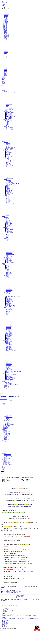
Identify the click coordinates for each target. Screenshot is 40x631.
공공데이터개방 (9, 191)
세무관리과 (6, 33)
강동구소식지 (8, 240)
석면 (7, 297)
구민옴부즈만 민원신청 (10, 130)
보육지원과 (6, 28)
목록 (1, 589)
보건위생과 (6, 25)
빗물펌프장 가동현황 (9, 329)
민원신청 (7, 123)
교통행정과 (6, 17)
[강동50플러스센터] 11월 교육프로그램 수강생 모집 (12, 591)
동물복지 (7, 372)
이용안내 (3, 381)
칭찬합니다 (8, 153)
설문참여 (7, 155)
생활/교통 (6, 307)
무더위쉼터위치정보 (9, 334)
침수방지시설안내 (9, 332)
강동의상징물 (8, 222)
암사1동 (5, 70)
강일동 (5, 56)
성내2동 (5, 68)
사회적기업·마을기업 (10, 366)
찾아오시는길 (6, 387)
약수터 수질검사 (9, 299)
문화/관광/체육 (6, 275)
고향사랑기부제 (9, 169)
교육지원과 (6, 16)
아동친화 (7, 270)
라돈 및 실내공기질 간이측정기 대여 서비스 (13, 296)
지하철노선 (8, 312)
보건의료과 (6, 26)
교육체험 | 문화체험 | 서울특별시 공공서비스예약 (23, 571)
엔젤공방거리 (8, 368)
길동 (5, 59)
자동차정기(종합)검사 (10, 108)
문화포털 (3, 77)
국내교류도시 (8, 258)
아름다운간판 (8, 298)
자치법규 (7, 215)
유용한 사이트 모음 (9, 379)
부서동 (3, 5)
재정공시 (7, 198)
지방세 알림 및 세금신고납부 (11, 374)
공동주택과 (6, 15)
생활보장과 (6, 31)
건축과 (5, 13)
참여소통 (3, 141)
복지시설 (7, 267)
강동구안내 (6, 217)
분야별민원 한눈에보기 (10, 103)
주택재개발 (8, 343)
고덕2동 (5, 58)
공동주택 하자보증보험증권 (11, 350)
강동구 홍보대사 (9, 223)
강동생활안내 (8, 224)
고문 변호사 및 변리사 (10, 193)
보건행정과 (6, 27)
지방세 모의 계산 (9, 375)
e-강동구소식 (8, 239)
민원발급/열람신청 (7, 111)
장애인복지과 (6, 40)
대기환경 (7, 295)
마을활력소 (8, 158)
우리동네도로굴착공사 (10, 354)
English (3, 79)
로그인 (3, 81)
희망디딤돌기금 (9, 168)
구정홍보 (5, 238)
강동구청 (3, 1)
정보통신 (7, 105)
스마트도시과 (6, 34)
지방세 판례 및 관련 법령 (10, 378)
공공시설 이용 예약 (9, 148)
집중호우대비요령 (9, 333)
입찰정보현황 (8, 206)
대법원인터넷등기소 (9, 117)
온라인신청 (6, 142)
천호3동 (5, 75)
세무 (7, 106)
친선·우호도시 (6, 257)
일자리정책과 (6, 38)
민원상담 (7, 121)
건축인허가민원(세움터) (10, 116)
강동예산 (5, 195)
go (8, 608)
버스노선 (7, 310)
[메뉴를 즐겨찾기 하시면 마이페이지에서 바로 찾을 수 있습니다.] (0, 473)
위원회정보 (8, 187)
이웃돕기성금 (8, 167)
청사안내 (7, 219)
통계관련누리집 (9, 256)
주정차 (7, 313)
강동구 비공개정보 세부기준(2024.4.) (12, 183)
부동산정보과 (6, 30)
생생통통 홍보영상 (9, 229)
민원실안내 (8, 93)
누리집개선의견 (7, 390)
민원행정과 (6, 24)
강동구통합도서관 (9, 290)
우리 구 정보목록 (9, 184)
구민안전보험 (8, 331)
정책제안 (7, 151)
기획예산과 (6, 18)
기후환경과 (6, 19)
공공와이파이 (8, 314)
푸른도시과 (6, 51)
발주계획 (7, 205)
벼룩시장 (7, 145)
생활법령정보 (8, 214)
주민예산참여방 (9, 152)
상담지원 (7, 125)
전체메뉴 (3, 83)
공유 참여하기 (8, 161)
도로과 (5, 20)
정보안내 (7, 266)
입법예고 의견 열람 (9, 156)
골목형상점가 (8, 365)
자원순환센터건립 (9, 300)
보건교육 (7, 146)
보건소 (3, 3)
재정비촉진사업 (9, 348)
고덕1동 (5, 57)
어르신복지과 (6, 36)
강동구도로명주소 (9, 308)
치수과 (5, 50)
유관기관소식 (8, 237)
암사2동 (5, 71)
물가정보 (7, 370)
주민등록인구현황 (9, 253)
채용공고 (7, 234)
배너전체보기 (6, 388)
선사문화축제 (8, 278)
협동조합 (7, 367)
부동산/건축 (8, 107)
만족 (6, 605)
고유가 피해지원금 (9, 178)
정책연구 (7, 186)
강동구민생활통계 (9, 252)
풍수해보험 (8, 330)
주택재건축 (8, 342)
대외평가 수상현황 (9, 232)
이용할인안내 (8, 261)
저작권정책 (6, 385)
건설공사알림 (8, 353)
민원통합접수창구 (9, 120)
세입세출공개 (8, 200)
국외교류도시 (8, 259)
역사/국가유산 (8, 277)
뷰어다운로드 (6, 389)
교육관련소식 (8, 291)
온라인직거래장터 (9, 260)
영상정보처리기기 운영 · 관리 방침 (12, 384)
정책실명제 (8, 185)
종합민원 (3, 90)
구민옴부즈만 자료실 (9, 131)
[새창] (6, 617)
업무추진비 (8, 188)
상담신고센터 (6, 119)
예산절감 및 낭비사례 (10, 203)
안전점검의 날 (8, 328)
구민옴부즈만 (6, 126)
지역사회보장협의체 (9, 273)
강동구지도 (8, 220)
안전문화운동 (8, 327)
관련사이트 (8, 338)
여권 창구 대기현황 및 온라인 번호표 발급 (13, 94)
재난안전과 (6, 42)
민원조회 (7, 124)
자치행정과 (6, 39)
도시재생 (7, 351)
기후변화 (7, 294)
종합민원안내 (6, 91)
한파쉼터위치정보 (9, 335)
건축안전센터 (6, 14)
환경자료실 (8, 304)
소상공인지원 (8, 363)
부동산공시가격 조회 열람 (10, 377)
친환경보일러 (8, 303)
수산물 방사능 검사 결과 (10, 306)
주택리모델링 (8, 346)
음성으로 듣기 (7, 474)
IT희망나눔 (8, 163)
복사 (32, 477)
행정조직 (7, 218)
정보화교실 (8, 144)
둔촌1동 (5, 60)
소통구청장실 (4, 2)
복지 (5, 264)
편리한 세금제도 (9, 380)
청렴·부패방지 (8, 140)
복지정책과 (6, 29)
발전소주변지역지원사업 (10, 305)
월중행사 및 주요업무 (10, 177)
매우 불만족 (16, 605)
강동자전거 (8, 311)
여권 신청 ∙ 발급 (9, 104)
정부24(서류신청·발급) (10, 112)
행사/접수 (8, 143)
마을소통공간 (6, 157)
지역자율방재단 (9, 326)
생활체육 (7, 279)
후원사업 (7, 166)
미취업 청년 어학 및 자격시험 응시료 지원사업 (14, 371)
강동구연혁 (8, 221)
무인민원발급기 (9, 115)
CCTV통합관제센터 (9, 336)
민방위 (7, 337)
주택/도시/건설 (6, 340)
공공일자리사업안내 (9, 362)
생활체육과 (6, 32)
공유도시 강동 (8, 160)
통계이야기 (6, 251)
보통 (9, 605)
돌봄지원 (7, 274)
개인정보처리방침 (9, 383)
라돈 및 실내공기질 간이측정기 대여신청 (13, 147)
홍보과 (5, 53)
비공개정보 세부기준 (9, 182)
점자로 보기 (2, 474)
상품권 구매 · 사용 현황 (10, 189)
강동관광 (7, 276)
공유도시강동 (6, 159)
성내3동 (5, 69)
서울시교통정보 (9, 309)
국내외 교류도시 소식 (10, 262)
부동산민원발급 (9, 114)
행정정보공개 (8, 180)
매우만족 (3, 605)
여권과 (5, 37)
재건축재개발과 (7, 41)
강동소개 (3, 216)
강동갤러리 (8, 225)
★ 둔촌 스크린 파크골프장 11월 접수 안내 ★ (11, 592)
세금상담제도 (8, 376)
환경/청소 (6, 292)
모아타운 (7, 345)
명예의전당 (8, 154)
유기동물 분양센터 (9, 165)
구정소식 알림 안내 (9, 149)
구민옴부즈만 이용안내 (10, 128)
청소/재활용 (8, 302)
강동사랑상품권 (9, 364)
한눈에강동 (4, 78)
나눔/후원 (6, 162)
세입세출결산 (8, 199)
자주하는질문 (6, 110)
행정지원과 (6, 52)
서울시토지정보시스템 (10, 317)
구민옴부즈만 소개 (9, 127)
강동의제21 (8, 293)
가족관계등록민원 (9, 113)
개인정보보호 (6, 382)
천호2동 (5, 74)
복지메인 (7, 265)
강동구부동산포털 (9, 315)
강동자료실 (8, 226)
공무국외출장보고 (9, 190)
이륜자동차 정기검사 (9, 109)
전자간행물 (8, 241)
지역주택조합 (8, 347)
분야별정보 (4, 263)
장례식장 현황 (8, 339)
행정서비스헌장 (7, 386)
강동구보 (7, 236)
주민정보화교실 (9, 289)
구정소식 (5, 227)
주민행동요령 (8, 325)
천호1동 (5, 73)
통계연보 (7, 255)
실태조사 (7, 352)
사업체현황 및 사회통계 (10, 254)
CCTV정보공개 (9, 192)
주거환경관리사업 (9, 349)
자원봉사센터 (8, 164)
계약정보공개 (6, 204)
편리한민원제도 (9, 95)
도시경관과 (6, 21)
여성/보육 (8, 269)
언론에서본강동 (9, 231)
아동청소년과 (6, 35)
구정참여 (5, 150)
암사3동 (5, 72)
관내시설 (5, 242)
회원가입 (3, 82)
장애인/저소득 (8, 272)
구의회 (3, 4)
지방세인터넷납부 (9, 118)
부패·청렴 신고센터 (7, 132)
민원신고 (7, 122)
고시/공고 (8, 233)
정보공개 (5, 179)
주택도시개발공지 (9, 341)
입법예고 (7, 235)
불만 (12, 605)
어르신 (7, 271)
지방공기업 (8, 201)
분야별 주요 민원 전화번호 (10, 92)
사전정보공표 (8, 181)
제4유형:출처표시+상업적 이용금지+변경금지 (25, 599)
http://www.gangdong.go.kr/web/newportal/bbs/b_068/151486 (20, 506)
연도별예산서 (8, 197)
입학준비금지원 (9, 288)
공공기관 (7, 243)
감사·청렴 (8, 194)
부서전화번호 (4, 626)
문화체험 (7, 280)
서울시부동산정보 (9, 316)
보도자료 (7, 230)
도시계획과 (6, 22)
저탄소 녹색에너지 (9, 301)
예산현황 (7, 196)
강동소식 (7, 228)
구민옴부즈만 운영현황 (10, 129)
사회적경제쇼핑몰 (9, 369)
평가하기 (2, 606)
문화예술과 (6, 23)
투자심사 (7, 202)
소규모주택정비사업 (9, 344)
